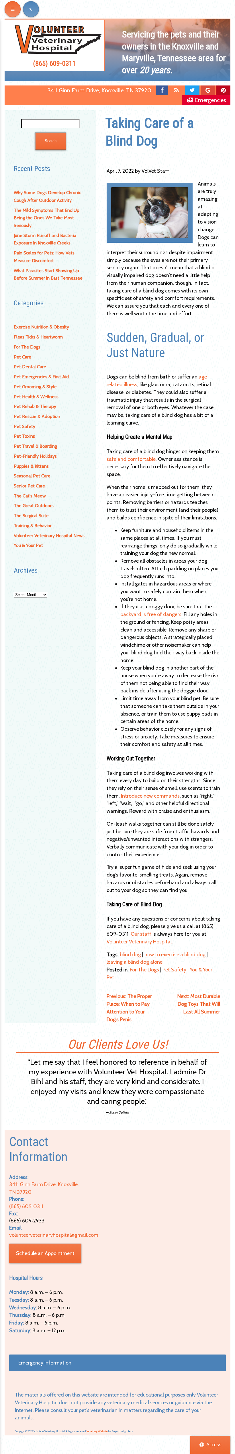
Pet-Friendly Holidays (35, 456)
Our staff (141, 934)
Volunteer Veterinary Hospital (139, 942)
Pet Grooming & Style (35, 386)
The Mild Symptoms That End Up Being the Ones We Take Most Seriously (46, 218)
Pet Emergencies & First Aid (41, 376)
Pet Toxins (24, 436)
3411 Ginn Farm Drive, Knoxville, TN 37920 (99, 90)
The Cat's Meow (30, 496)
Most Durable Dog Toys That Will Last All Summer (198, 1004)
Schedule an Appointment (45, 1253)
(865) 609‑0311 (54, 63)
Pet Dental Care (30, 366)
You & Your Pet (28, 545)
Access (213, 1444)
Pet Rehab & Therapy (35, 406)
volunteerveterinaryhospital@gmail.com (53, 1235)
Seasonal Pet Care (32, 476)
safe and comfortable (131, 459)
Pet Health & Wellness (36, 396)
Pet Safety (24, 426)
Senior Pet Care (29, 486)
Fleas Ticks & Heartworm (38, 337)
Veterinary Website (97, 1431)
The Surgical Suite (31, 515)
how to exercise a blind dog (174, 954)
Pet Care (22, 357)
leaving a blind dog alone (134, 962)
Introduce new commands (150, 796)
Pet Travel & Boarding (35, 446)
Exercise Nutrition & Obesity (41, 327)
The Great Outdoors (34, 505)
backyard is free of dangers (150, 614)
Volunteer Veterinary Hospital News (49, 535)
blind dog (130, 954)
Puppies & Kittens (31, 466)
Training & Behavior (33, 525)
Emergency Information (44, 1363)
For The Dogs (27, 347)
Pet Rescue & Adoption (37, 416)
